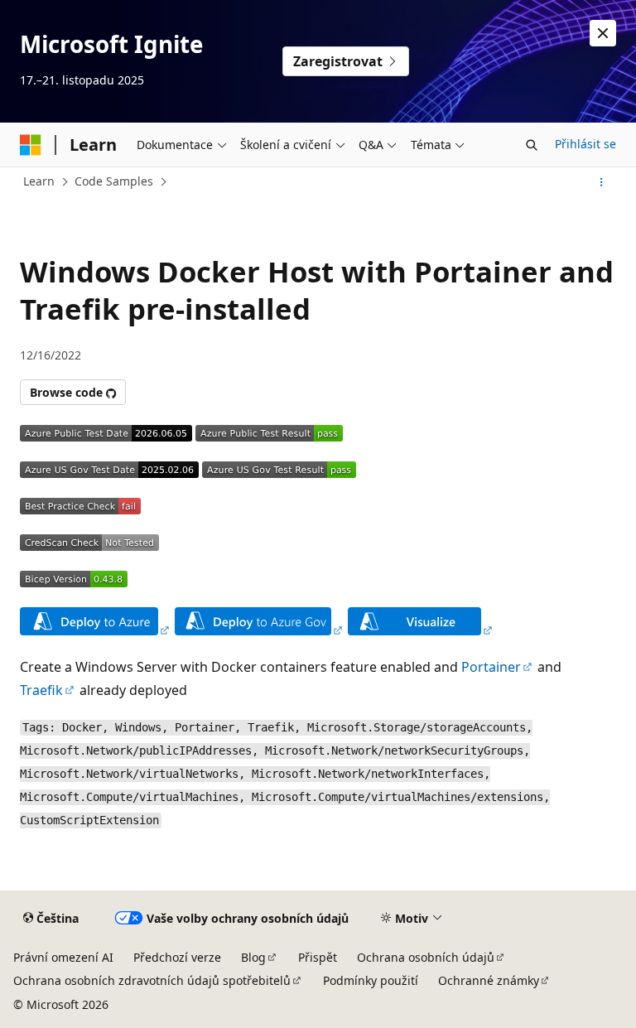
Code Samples (114, 181)
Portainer (491, 667)
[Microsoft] (30, 145)
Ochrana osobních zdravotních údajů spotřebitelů (152, 980)
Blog (253, 957)
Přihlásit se (585, 144)
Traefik (41, 690)
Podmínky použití (370, 980)
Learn (39, 181)
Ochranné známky (488, 980)
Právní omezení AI (63, 957)
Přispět (317, 957)
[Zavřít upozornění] (603, 33)
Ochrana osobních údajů (425, 957)
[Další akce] (601, 182)
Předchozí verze (177, 957)
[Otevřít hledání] (531, 145)
